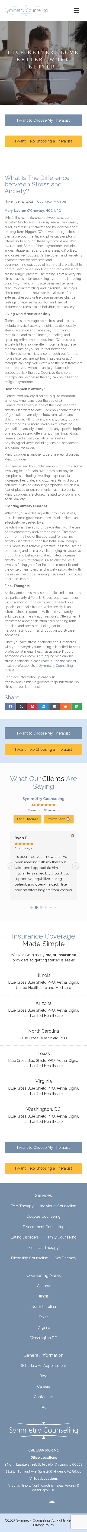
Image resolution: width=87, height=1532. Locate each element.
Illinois (43, 1296)
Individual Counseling (58, 1206)
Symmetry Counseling (43, 799)
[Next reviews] (75, 865)
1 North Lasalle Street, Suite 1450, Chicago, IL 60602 (43, 1464)
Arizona (43, 1286)
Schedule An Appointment (43, 1365)
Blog (43, 1376)
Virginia (43, 1327)
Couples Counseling (43, 1216)
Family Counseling (61, 1237)
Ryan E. (21, 838)
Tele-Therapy (22, 1206)
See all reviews (27, 819)
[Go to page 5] (55, 907)
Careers (43, 1386)
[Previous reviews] (11, 865)
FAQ (43, 1407)
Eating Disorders (25, 1237)
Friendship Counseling (29, 1258)
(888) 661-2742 (47, 1450)
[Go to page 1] (36, 907)
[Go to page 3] (46, 907)
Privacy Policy (43, 1525)
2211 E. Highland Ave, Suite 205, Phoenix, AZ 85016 (43, 1471)
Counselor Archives (52, 201)
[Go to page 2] (41, 907)
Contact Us (43, 1397)
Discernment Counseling (43, 1227)
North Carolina (43, 1306)
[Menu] (76, 10)
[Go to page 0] (31, 907)
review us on (56, 819)
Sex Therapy (65, 1258)
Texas (43, 1317)
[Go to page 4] (51, 907)
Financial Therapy (43, 1247)
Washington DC (43, 1338)
